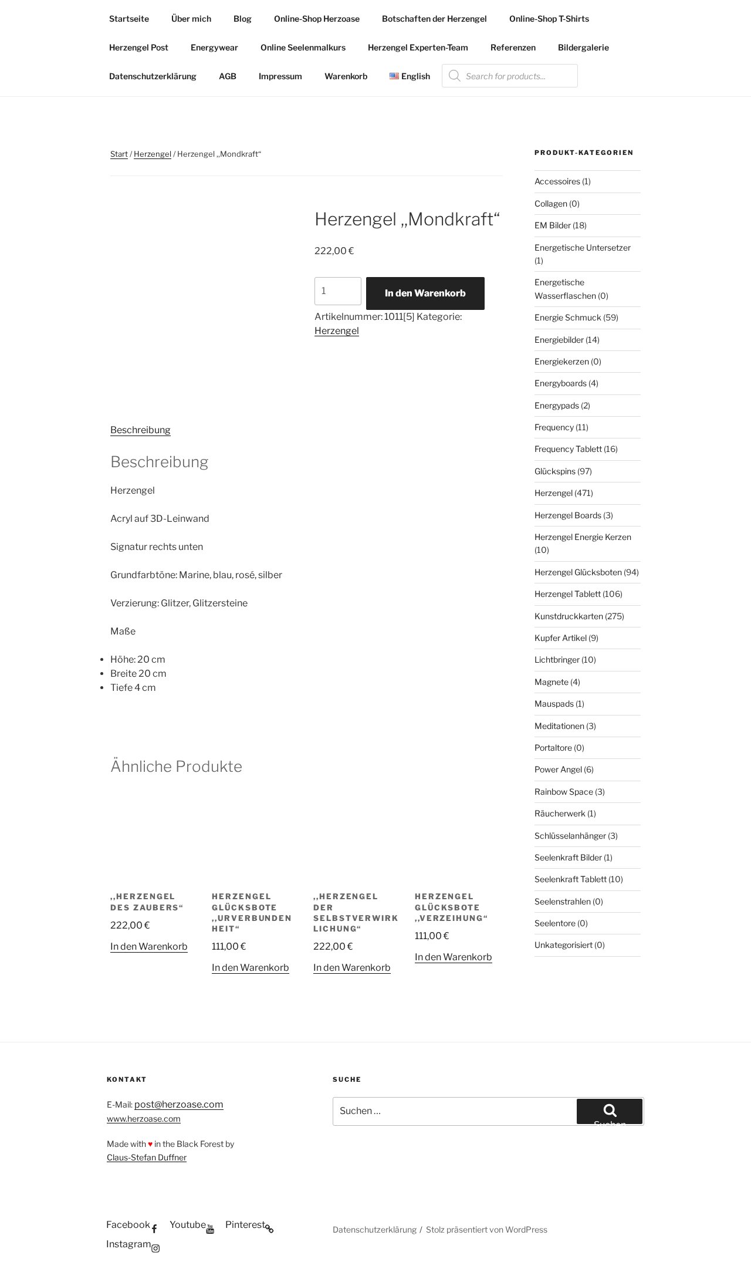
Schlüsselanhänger (570, 836)
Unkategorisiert (564, 945)
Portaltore (553, 747)
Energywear (214, 47)
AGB (227, 76)
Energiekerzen (562, 361)
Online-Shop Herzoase (317, 18)
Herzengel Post (138, 47)
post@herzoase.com (179, 1104)
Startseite (129, 18)
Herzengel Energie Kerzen (583, 537)
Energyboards (561, 383)
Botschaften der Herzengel (434, 18)
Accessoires (557, 181)
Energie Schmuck (568, 317)
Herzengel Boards (568, 515)
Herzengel (152, 153)
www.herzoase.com (144, 1118)
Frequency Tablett (568, 449)
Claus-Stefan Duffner (147, 1157)
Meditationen (559, 726)
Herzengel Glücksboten (578, 572)
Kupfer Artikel (561, 638)
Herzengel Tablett (568, 594)
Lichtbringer (557, 659)
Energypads (557, 405)
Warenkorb (345, 76)
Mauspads (554, 703)
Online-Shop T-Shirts (549, 18)
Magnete (552, 682)
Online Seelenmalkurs (303, 47)
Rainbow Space (564, 792)
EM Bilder (553, 225)
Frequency (554, 427)
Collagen (551, 203)
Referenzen (513, 47)
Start (119, 153)
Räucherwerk (560, 813)
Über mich (191, 18)
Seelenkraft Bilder (568, 857)
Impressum (280, 76)
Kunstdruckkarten (569, 616)
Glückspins (555, 471)
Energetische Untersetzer (583, 247)
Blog (243, 18)
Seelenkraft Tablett (571, 879)
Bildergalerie (583, 47)
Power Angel (558, 769)
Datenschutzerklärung (153, 76)
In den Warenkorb (425, 293)
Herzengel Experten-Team (418, 47)
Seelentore (555, 923)
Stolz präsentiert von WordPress (486, 1229)
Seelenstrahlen (563, 901)
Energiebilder (559, 340)
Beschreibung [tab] (140, 430)
